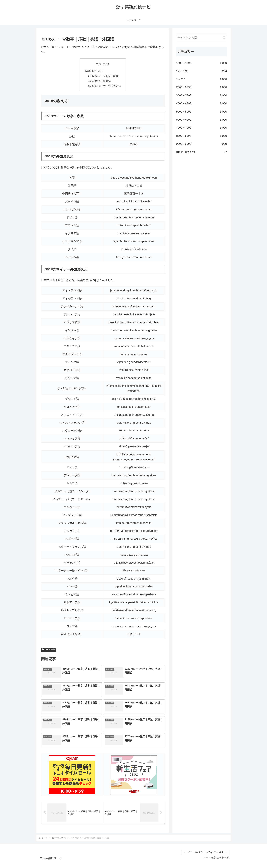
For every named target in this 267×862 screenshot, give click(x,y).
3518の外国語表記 (100, 80)
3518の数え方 (95, 70)
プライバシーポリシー (217, 852)
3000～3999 (49, 649)
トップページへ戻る (193, 852)
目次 (98, 63)
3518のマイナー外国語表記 (105, 85)
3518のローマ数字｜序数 (104, 75)
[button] (224, 38)
